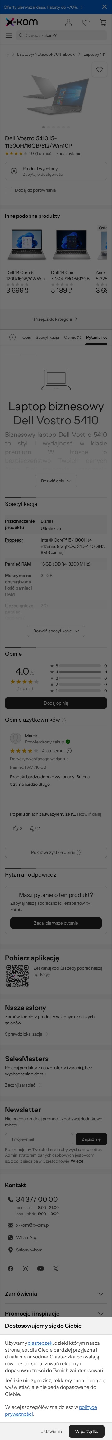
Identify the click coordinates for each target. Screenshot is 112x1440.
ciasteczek (40, 1343)
